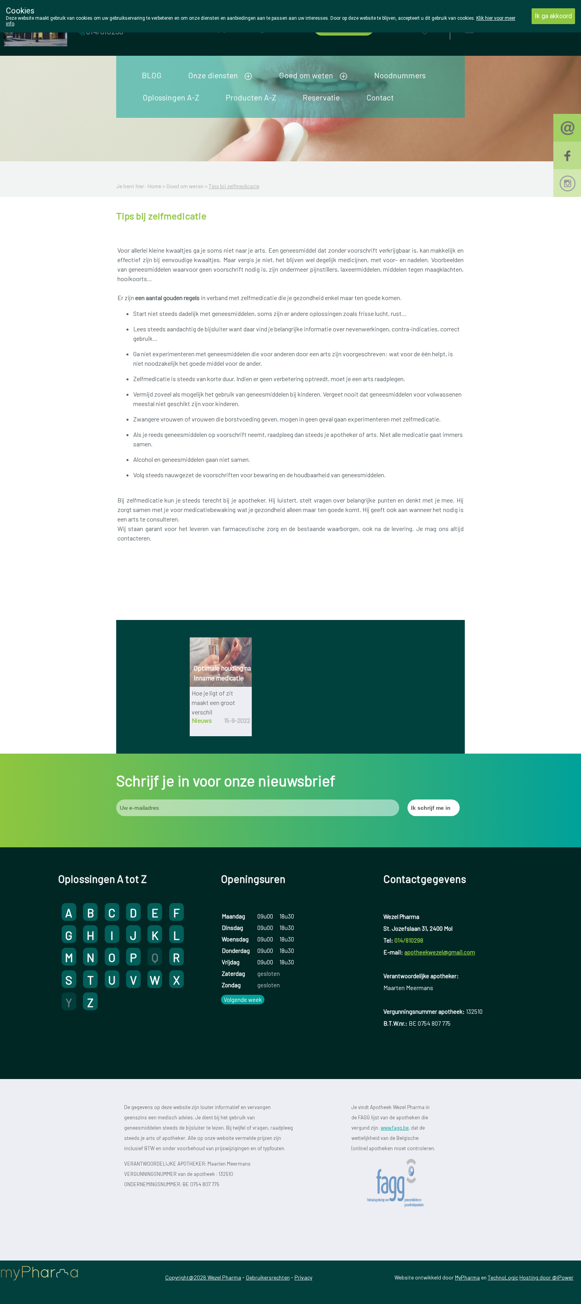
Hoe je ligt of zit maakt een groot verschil (213, 702)
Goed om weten (306, 75)
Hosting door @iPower (546, 1277)
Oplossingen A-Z (171, 97)
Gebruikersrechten (268, 1277)
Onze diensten (213, 75)
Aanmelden (497, 28)
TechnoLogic (503, 1277)
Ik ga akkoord (553, 16)
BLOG (152, 75)
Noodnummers (400, 75)
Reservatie (321, 97)
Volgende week (243, 999)
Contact (380, 97)
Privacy (303, 1277)
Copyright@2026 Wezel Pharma (203, 1277)
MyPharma (467, 1277)
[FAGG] (404, 1183)
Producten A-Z (251, 97)
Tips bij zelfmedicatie (234, 186)
